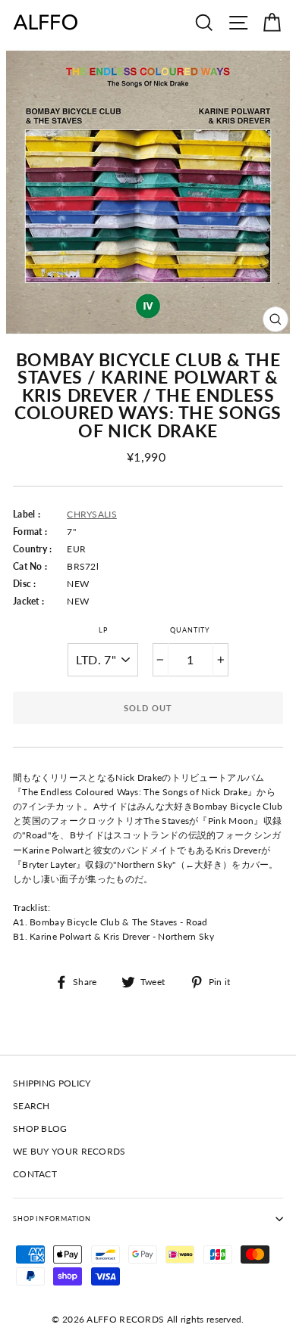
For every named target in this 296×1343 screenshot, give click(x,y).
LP (103, 630)
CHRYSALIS (92, 514)
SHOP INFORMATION (52, 1218)
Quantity (190, 630)
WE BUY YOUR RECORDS (69, 1151)
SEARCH (31, 1105)
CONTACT (35, 1174)
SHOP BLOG (40, 1128)
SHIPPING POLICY (51, 1083)
